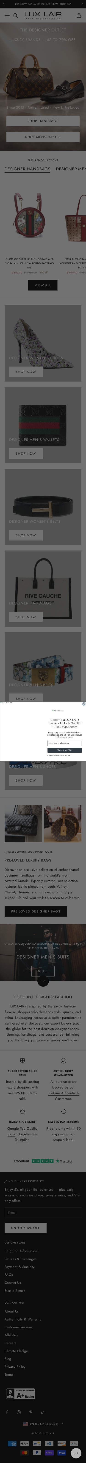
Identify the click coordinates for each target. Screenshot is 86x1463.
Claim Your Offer (64, 750)
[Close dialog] (83, 703)
